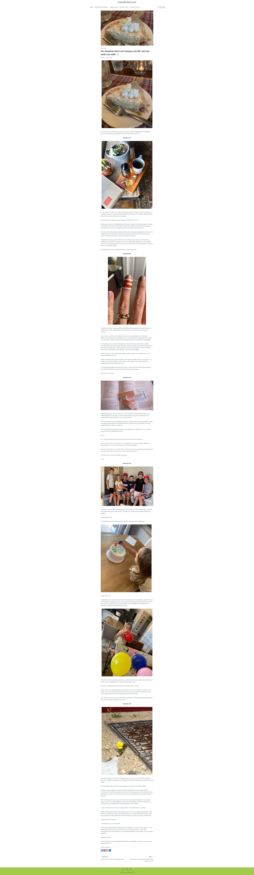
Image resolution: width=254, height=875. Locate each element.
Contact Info (124, 7)
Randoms (103, 48)
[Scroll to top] (250, 872)
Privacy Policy (135, 7)
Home (91, 7)
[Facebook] (158, 7)
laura (103, 57)
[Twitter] (161, 7)
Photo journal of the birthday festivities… (113, 858)
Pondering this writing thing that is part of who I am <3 (141, 859)
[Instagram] (164, 7)
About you (114, 7)
